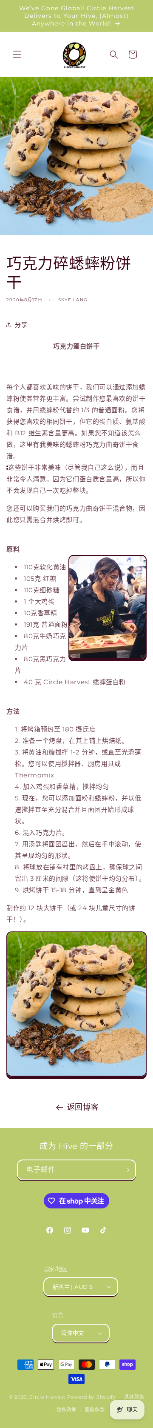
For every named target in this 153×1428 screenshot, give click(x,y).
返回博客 (83, 1107)
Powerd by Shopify (91, 1397)
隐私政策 (66, 1410)
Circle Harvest (47, 1397)
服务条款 (95, 1410)
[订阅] (125, 1170)
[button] (17, 54)
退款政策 (134, 1397)
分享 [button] (21, 324)
